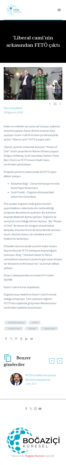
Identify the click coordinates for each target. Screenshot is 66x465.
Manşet (32, 328)
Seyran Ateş (49, 328)
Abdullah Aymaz (16, 322)
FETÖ (34, 322)
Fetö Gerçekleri (13, 108)
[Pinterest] (16, 338)
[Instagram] (35, 408)
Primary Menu (59, 10)
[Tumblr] (21, 338)
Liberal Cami (14, 328)
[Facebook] (6, 338)
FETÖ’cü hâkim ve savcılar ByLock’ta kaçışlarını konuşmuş (40, 379)
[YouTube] (40, 408)
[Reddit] (31, 338)
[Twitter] (11, 338)
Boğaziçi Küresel (34, 456)
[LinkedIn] (26, 338)
